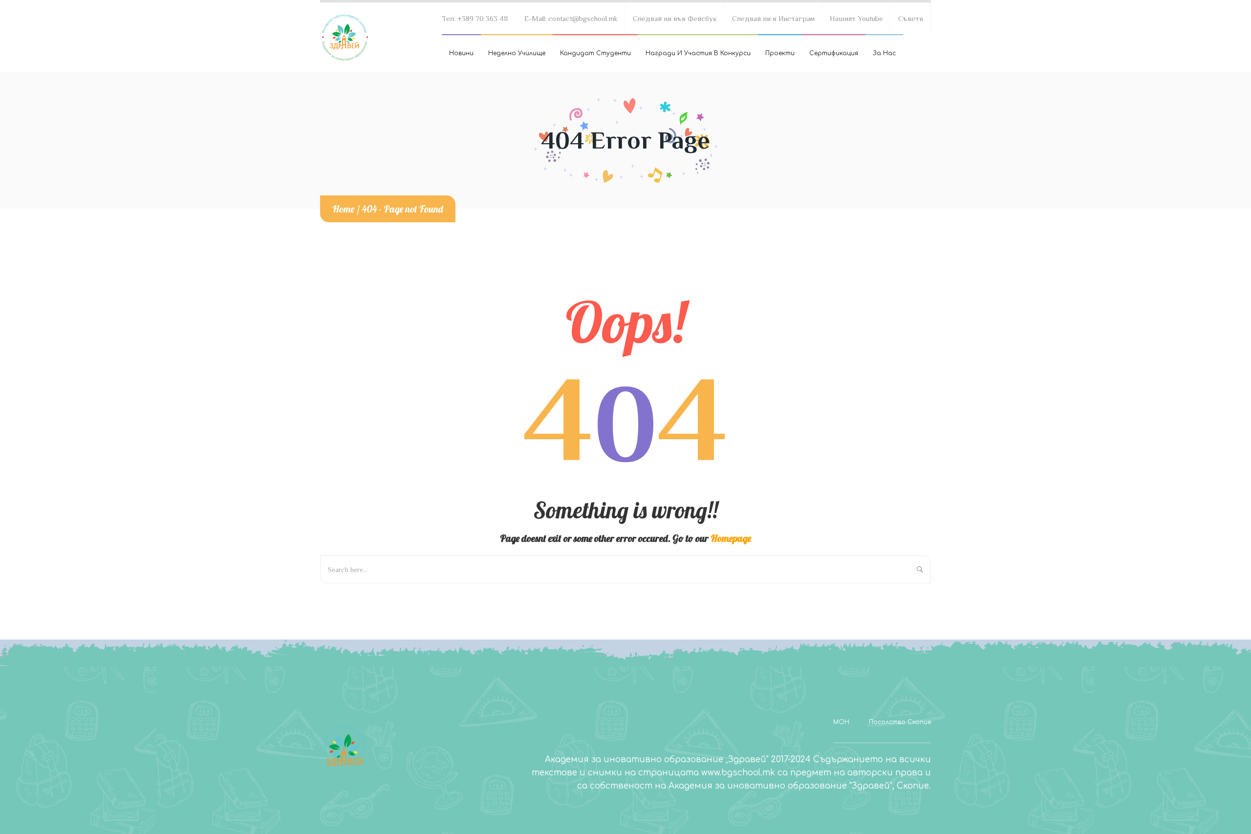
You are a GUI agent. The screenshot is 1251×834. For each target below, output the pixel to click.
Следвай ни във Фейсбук (675, 18)
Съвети (910, 18)
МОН (841, 722)
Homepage (731, 538)
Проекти (780, 53)
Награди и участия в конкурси (698, 53)
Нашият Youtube (856, 18)
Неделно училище (516, 53)
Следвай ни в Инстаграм (773, 18)
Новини (461, 53)
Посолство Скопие (900, 722)
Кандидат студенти (595, 53)
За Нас (884, 53)
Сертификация (833, 53)
